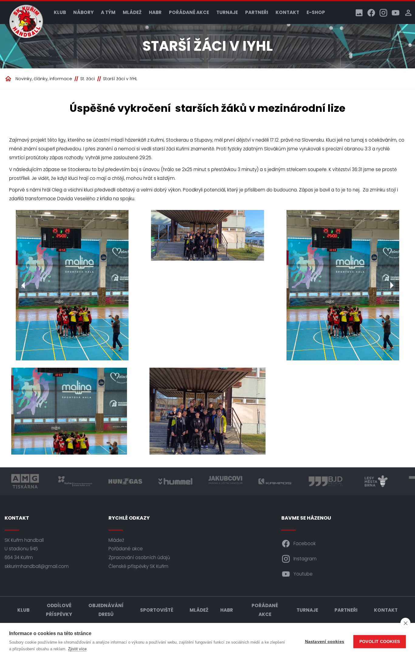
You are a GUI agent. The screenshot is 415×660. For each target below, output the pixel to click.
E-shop (316, 12)
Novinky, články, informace (43, 79)
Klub (60, 12)
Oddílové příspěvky (59, 609)
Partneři (256, 12)
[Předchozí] (23, 285)
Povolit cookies (379, 641)
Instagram (305, 558)
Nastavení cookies (324, 641)
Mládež (132, 12)
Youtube (303, 574)
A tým (108, 12)
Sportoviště (156, 610)
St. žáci (87, 79)
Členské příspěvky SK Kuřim (138, 566)
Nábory (83, 12)
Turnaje (227, 12)
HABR (155, 12)
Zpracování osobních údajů (139, 557)
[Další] (391, 285)
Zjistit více (77, 649)
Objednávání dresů (106, 609)
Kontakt (287, 12)
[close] (405, 623)
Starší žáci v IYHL (120, 79)
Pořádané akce (189, 12)
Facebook (304, 543)
